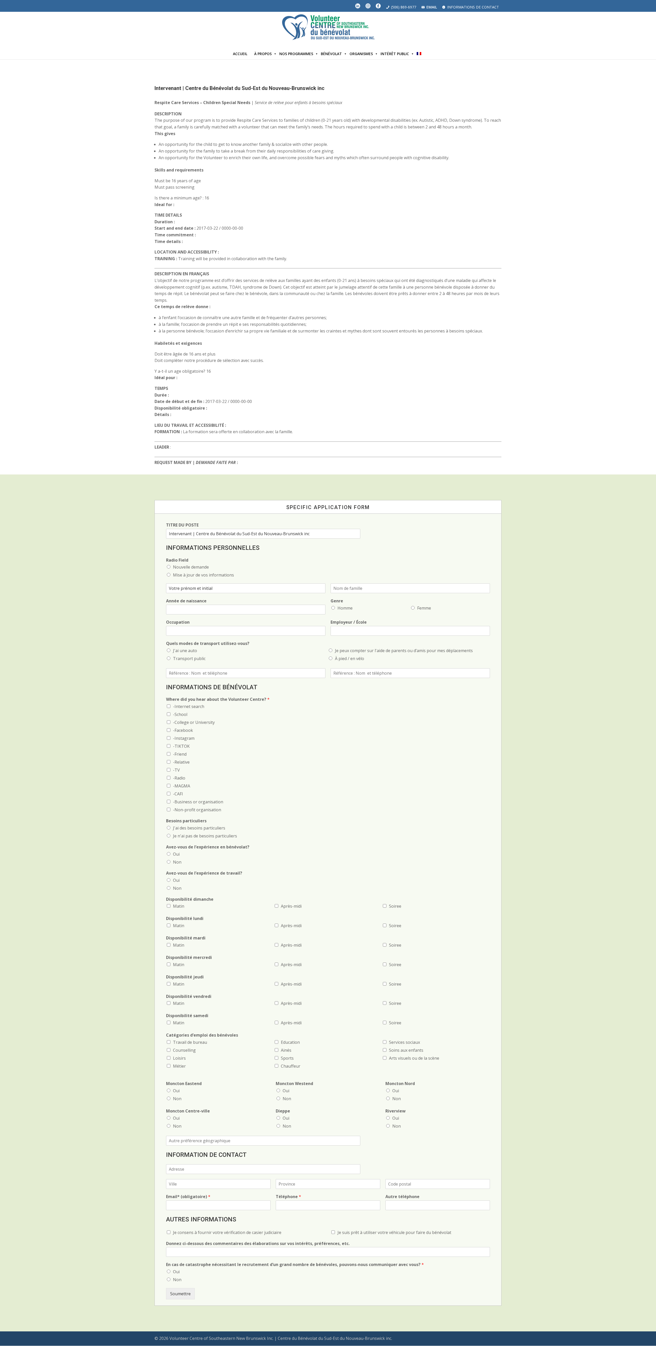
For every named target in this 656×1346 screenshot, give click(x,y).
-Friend (180, 754)
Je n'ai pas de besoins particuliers (205, 836)
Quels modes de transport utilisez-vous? (207, 643)
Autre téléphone (402, 1196)
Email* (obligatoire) (188, 1196)
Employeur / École (349, 622)
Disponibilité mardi (186, 938)
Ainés (286, 1050)
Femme (424, 608)
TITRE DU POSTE (182, 525)
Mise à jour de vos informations (203, 575)
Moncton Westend (294, 1083)
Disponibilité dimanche (189, 899)
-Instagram (183, 738)
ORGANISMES (361, 53)
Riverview (395, 1111)
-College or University (194, 722)
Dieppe (283, 1111)
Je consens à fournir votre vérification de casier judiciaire (227, 1232)
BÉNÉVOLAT (331, 53)
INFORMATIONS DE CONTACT (473, 7)
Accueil (240, 53)
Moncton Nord (400, 1083)
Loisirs (179, 1058)
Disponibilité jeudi (185, 977)
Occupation (178, 622)
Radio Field (177, 560)
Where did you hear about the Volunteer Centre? (218, 699)
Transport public (189, 658)
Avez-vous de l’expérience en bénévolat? (207, 847)
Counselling (184, 1050)
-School (180, 714)
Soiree (395, 906)
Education (290, 1042)
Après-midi (291, 906)
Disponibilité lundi (184, 918)
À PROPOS (263, 53)
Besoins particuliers (186, 821)
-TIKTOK (181, 746)
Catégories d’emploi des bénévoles (202, 1035)
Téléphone (288, 1196)
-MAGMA (181, 786)
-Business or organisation (198, 802)
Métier (179, 1066)
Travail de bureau (190, 1042)
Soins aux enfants (406, 1050)
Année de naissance (186, 601)
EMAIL (431, 7)
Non (177, 862)
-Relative (181, 762)
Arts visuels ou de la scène (414, 1058)
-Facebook (183, 730)
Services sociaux (404, 1042)
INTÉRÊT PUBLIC (395, 53)
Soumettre (180, 1294)
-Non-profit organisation (197, 810)
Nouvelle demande (191, 567)
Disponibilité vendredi (188, 996)
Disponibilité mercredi (189, 957)
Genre (337, 601)
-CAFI (178, 794)
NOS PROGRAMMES (296, 53)
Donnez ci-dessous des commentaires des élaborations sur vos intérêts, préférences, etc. (258, 1243)
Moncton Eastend (184, 1083)
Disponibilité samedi (187, 1015)
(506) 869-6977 (403, 7)
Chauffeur (290, 1066)
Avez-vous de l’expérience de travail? (204, 873)
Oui (176, 854)
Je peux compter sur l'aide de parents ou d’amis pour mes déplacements (404, 650)
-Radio (179, 778)
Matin (178, 906)
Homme (345, 608)
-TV (176, 770)
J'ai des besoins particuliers (199, 828)
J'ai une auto (185, 650)
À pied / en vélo (349, 658)
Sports (287, 1058)
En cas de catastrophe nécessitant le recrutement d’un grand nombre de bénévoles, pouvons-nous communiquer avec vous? (295, 1264)
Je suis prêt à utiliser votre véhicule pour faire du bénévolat (394, 1232)
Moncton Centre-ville (188, 1111)
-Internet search (188, 706)
